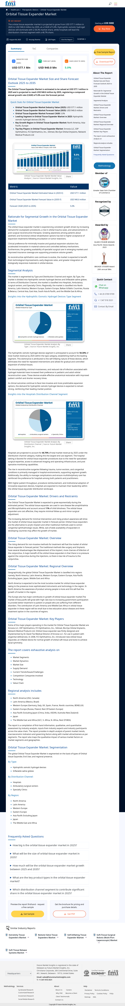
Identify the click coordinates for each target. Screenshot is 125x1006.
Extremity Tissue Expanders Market (17, 936)
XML (94, 997)
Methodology (104, 165)
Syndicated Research (25, 990)
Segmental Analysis (101, 100)
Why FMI (59, 993)
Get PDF (71, 914)
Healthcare (15, 10)
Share (68, 176)
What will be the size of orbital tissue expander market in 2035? (45, 855)
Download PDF (106, 61)
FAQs (111, 993)
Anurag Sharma (34, 39)
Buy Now (105, 28)
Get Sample (29, 914)
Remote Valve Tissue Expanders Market (47, 936)
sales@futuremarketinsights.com (56, 977)
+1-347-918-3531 (45, 980)
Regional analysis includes (103, 143)
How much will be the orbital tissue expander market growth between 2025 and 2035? (47, 867)
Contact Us (59, 1000)
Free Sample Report (106, 52)
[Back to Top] (118, 985)
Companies (52, 48)
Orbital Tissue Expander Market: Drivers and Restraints (102, 107)
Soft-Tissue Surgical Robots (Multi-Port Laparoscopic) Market (107, 938)
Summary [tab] (16, 48)
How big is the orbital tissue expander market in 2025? (45, 845)
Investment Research (26, 996)
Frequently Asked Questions (104, 154)
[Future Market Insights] (10, 3)
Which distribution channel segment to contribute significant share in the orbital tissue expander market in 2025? (47, 891)
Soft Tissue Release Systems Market (18, 951)
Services (20, 986)
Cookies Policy (102, 993)
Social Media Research (26, 999)
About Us (58, 990)
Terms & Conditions (102, 990)
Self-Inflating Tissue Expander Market (76, 936)
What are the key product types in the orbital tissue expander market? (47, 879)
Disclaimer (88, 990)
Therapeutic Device (30, 10)
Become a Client (71, 993)
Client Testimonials (62, 996)
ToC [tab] (34, 48)
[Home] (8, 10)
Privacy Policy (89, 993)
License (81, 39)
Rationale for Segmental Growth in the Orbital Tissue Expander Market (104, 93)
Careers (69, 990)
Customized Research (26, 992)
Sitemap (87, 997)
